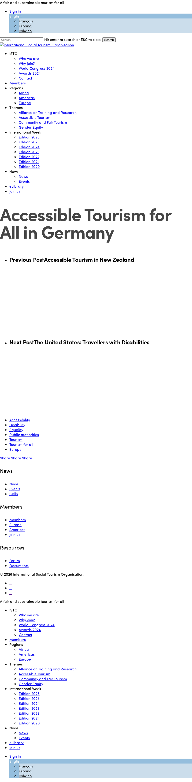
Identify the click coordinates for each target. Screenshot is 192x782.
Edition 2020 (29, 722)
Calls (13, 493)
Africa (24, 649)
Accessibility (19, 419)
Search (109, 40)
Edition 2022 (29, 713)
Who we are (29, 614)
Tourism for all (21, 444)
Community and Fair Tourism (43, 678)
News (13, 483)
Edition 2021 (29, 718)
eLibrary (16, 742)
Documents (19, 565)
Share (5, 457)
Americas (17, 529)
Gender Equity (31, 683)
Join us (14, 534)
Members (17, 519)
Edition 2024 (29, 703)
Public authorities (24, 434)
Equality (16, 429)
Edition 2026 (29, 693)
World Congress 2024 (37, 624)
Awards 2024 (30, 629)
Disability (17, 424)
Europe (15, 449)
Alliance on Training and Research (48, 668)
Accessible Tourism (34, 673)
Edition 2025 (29, 698)
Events (14, 488)
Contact (25, 634)
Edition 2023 (29, 708)
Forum (14, 560)
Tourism (15, 439)
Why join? (27, 619)
